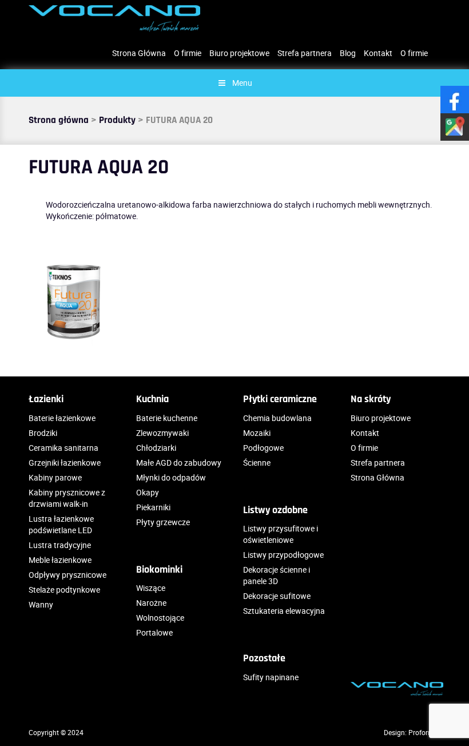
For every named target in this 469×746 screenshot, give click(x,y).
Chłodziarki (156, 447)
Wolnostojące (160, 617)
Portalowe (154, 632)
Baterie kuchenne (166, 417)
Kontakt (378, 52)
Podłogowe (263, 447)
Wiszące (150, 587)
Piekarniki (153, 507)
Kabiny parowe (55, 477)
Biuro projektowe (239, 52)
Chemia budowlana (277, 417)
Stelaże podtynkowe (64, 589)
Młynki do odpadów (171, 477)
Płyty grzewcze (163, 522)
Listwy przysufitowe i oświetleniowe (280, 534)
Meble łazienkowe (60, 559)
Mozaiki (257, 432)
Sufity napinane (271, 677)
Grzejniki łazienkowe (65, 462)
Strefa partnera (304, 52)
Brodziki (43, 432)
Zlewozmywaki (162, 432)
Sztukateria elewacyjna (284, 610)
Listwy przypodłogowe (283, 554)
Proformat (424, 732)
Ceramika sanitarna (63, 447)
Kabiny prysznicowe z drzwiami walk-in (67, 498)
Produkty (117, 120)
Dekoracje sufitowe (277, 595)
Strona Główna (139, 52)
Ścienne (257, 462)
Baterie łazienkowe (62, 417)
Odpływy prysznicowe (67, 574)
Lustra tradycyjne (60, 544)
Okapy (147, 492)
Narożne (151, 602)
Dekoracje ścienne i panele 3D (276, 575)
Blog (348, 52)
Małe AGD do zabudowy (178, 462)
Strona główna (59, 120)
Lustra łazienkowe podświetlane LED (61, 524)
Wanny (41, 604)
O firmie (187, 52)
